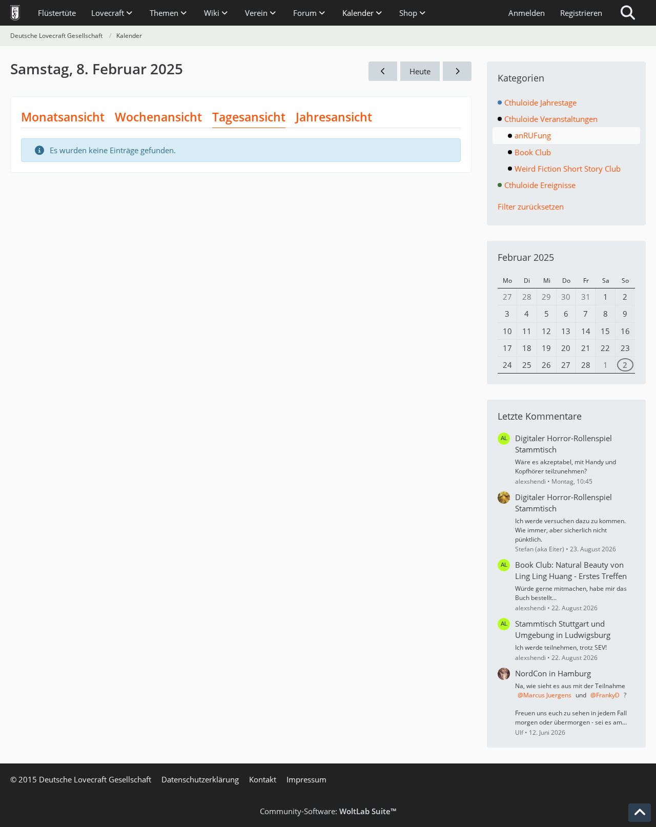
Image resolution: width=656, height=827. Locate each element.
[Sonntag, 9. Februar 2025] (457, 71)
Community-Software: (328, 811)
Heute (419, 71)
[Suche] (628, 13)
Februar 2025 (526, 257)
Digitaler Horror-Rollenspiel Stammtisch (563, 443)
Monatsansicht (63, 117)
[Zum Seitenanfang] (639, 812)
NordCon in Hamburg (553, 673)
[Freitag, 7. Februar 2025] (382, 71)
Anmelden (526, 13)
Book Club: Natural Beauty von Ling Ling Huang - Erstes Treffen (571, 570)
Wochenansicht (158, 117)
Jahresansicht (334, 117)
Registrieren (581, 13)
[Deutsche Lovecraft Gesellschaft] (15, 13)
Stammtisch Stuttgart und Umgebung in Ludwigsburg (562, 629)
